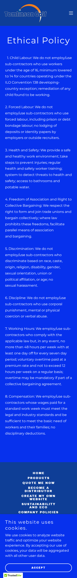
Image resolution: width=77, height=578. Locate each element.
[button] (71, 13)
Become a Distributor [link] (38, 489)
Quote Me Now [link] (38, 483)
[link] (25, 13)
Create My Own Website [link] (38, 497)
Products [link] (39, 478)
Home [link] (38, 473)
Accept (38, 567)
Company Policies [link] (38, 512)
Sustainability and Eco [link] (39, 506)
